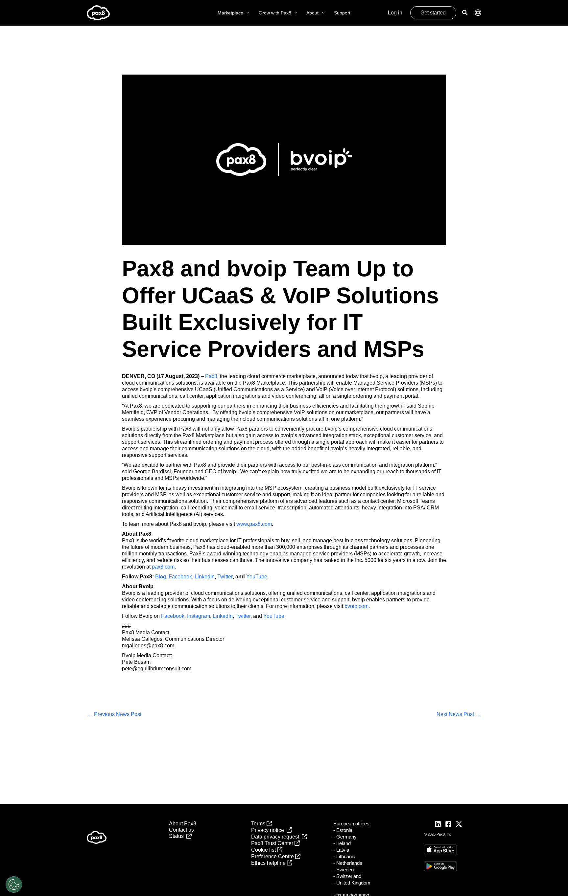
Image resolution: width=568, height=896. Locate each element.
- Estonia (342, 830)
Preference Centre (273, 856)
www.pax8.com (254, 524)
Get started (433, 12)
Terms (259, 823)
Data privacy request (276, 837)
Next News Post (459, 714)
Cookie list (264, 850)
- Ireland (342, 843)
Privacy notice (269, 830)
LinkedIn (205, 576)
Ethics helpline (269, 863)
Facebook (180, 576)
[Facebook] (448, 824)
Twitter (225, 576)
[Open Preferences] (14, 884)
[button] (246, 13)
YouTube (256, 576)
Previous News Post (114, 714)
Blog (160, 576)
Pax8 (211, 376)
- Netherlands (347, 863)
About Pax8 (182, 823)
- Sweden (343, 869)
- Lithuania (344, 856)
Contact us (181, 830)
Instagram (198, 616)
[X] (459, 824)
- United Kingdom (351, 882)
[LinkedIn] (438, 824)
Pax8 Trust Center (273, 843)
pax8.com (163, 567)
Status (177, 836)
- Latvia (341, 850)
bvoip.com (356, 606)
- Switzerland (347, 876)
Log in (395, 12)
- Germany (345, 837)
